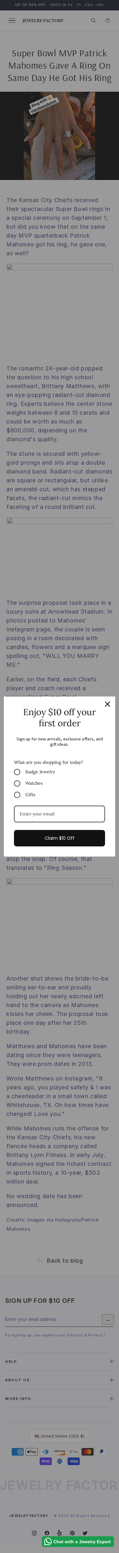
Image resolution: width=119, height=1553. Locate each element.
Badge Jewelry (40, 772)
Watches (34, 783)
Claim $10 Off (60, 838)
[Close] (107, 704)
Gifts (30, 794)
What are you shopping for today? (48, 762)
